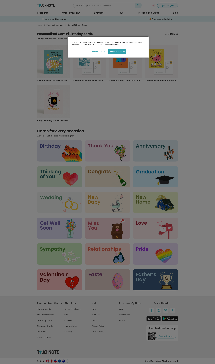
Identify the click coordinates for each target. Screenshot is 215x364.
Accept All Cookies (117, 51)
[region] (108, 47)
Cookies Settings (99, 51)
